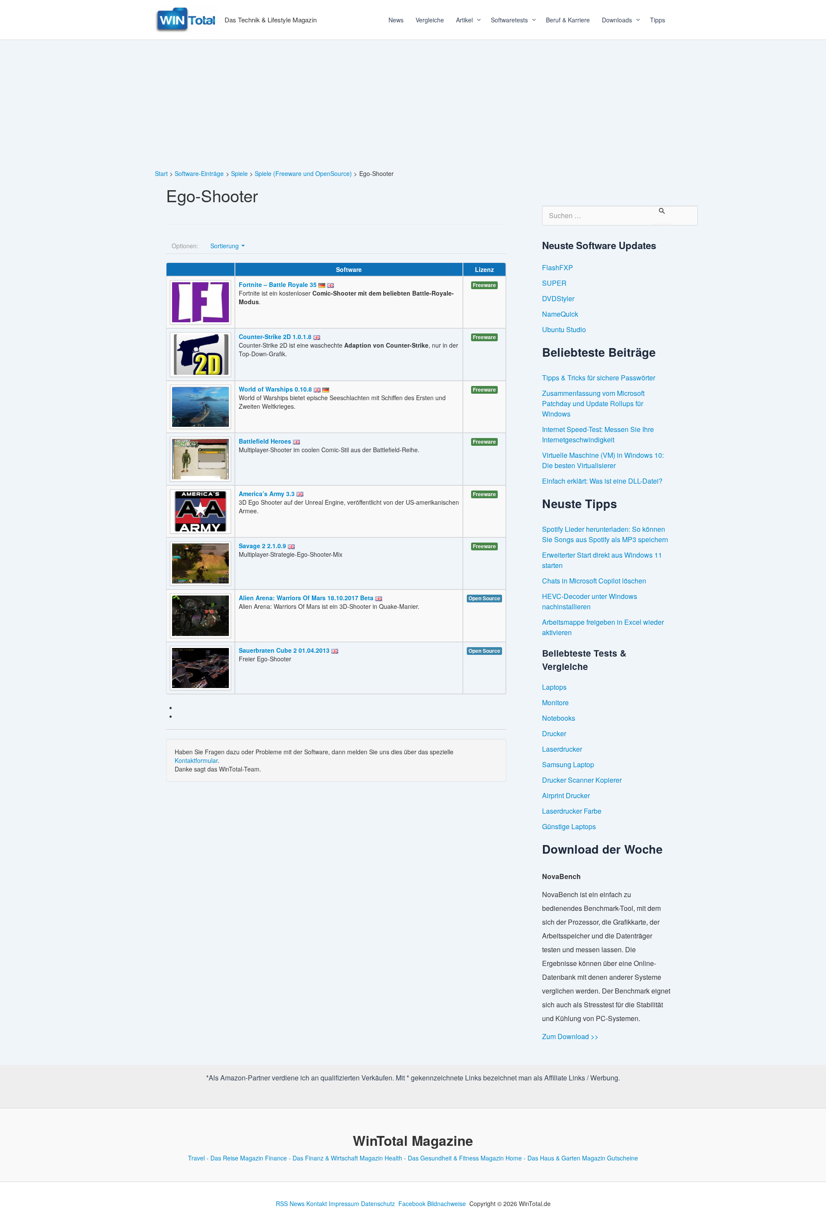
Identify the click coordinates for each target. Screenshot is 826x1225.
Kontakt (316, 1203)
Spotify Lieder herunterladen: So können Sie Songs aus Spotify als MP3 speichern (605, 534)
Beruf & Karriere (568, 19)
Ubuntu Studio (564, 329)
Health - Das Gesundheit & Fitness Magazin (444, 1158)
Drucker (554, 733)
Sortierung (225, 245)
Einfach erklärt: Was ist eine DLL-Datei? (602, 481)
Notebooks (558, 718)
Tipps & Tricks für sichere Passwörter (598, 378)
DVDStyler (558, 298)
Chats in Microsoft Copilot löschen (594, 581)
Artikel (464, 19)
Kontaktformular (196, 760)
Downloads (617, 19)
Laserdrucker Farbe (571, 811)
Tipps (657, 19)
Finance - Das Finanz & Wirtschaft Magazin (324, 1158)
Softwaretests (509, 19)
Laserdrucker (562, 749)
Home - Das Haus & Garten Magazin (555, 1158)
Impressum (344, 1203)
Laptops (554, 687)
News (396, 19)
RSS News (290, 1203)
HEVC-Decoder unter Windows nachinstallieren (589, 601)
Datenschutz (378, 1203)
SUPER (554, 283)
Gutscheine (622, 1158)
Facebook (411, 1203)
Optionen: (185, 245)
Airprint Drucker (566, 795)
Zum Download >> (570, 1036)
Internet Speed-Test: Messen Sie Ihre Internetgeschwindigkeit (598, 434)
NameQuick (560, 314)
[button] (476, 20)
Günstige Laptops (569, 826)
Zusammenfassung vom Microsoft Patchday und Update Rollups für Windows (593, 403)
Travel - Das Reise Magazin (225, 1158)
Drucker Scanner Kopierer (582, 780)
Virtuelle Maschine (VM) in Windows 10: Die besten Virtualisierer (603, 460)
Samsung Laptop (568, 764)
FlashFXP (557, 267)
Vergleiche (430, 19)
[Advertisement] (413, 104)
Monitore (555, 702)
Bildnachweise (446, 1203)
